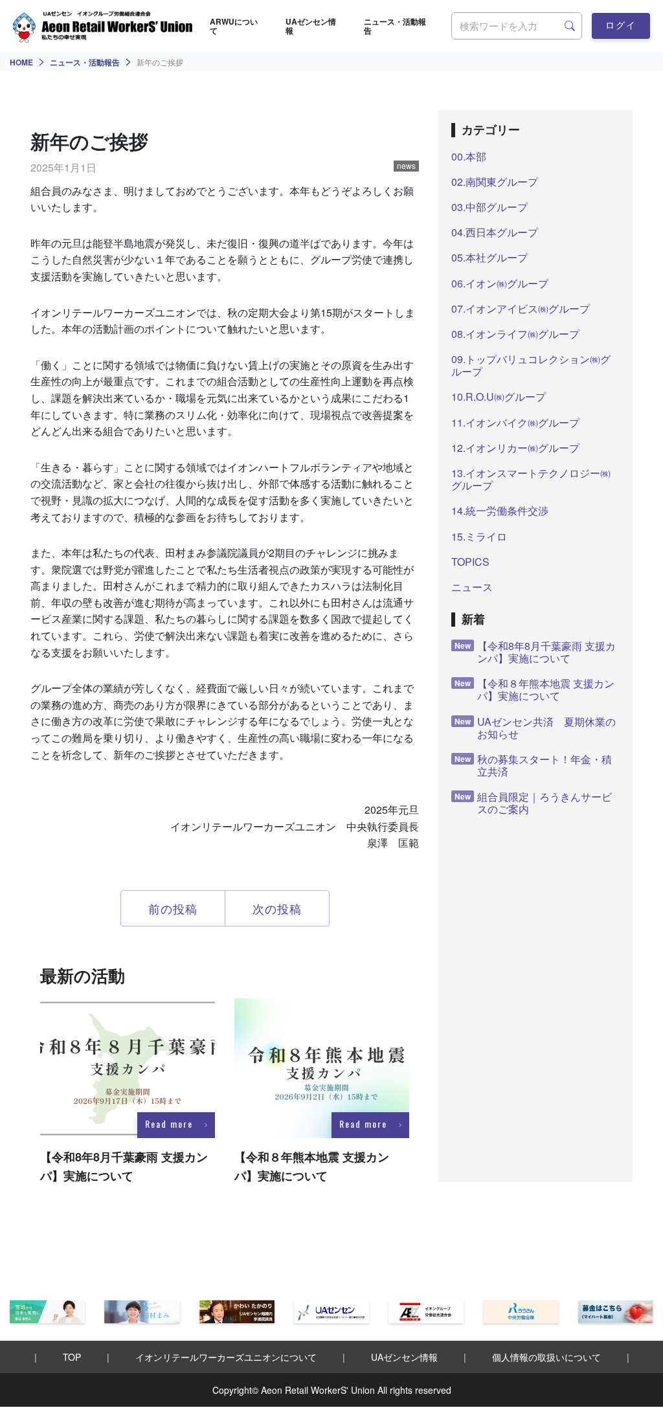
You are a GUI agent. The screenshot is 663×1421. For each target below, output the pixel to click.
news (406, 166)
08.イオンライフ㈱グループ (515, 334)
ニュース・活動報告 (395, 26)
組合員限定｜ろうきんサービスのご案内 (533, 802)
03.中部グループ (489, 207)
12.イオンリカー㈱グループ (515, 448)
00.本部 (468, 156)
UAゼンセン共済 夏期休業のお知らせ (535, 727)
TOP (72, 1356)
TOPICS (470, 561)
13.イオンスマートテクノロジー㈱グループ (531, 479)
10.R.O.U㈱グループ (498, 396)
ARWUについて (234, 26)
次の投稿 (277, 908)
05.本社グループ (489, 257)
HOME (21, 62)
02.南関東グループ (494, 181)
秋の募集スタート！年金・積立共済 (533, 765)
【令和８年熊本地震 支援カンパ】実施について (534, 689)
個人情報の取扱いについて (546, 1356)
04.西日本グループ (494, 232)
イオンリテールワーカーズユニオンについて (226, 1356)
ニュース (472, 587)
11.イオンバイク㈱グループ (515, 422)
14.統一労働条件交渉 (499, 510)
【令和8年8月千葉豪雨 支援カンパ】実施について (535, 652)
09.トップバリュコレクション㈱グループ (531, 365)
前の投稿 (172, 908)
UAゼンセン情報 (311, 26)
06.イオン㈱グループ (499, 283)
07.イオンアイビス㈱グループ (520, 308)
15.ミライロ (479, 536)
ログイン (620, 28)
